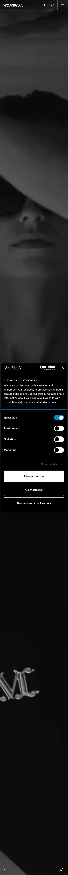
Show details (49, 464)
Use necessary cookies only (34, 503)
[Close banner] (63, 367)
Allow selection (34, 489)
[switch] (59, 428)
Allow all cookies (34, 476)
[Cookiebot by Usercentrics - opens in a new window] (41, 367)
